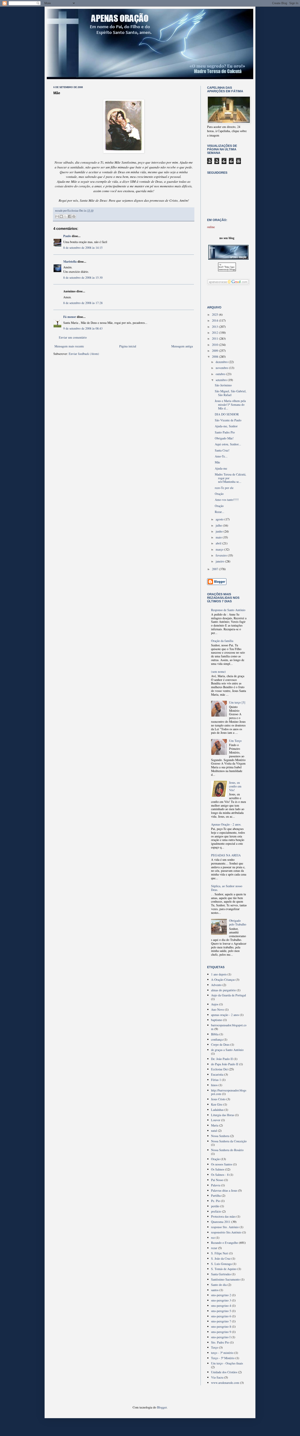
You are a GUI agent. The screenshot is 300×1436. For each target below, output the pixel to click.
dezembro (222, 362)
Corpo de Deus (220, 1044)
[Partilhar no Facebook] (69, 216)
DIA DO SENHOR (227, 414)
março (220, 549)
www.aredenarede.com (225, 1383)
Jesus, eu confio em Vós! (235, 786)
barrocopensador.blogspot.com (228, 1027)
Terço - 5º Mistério (223, 1358)
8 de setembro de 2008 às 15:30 (83, 277)
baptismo (216, 1020)
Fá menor (69, 316)
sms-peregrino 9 (221, 1332)
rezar (214, 1248)
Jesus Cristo (218, 1099)
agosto (220, 519)
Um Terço (235, 741)
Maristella (70, 261)
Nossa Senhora (220, 1136)
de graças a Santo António (227, 1050)
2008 (215, 356)
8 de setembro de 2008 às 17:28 (83, 303)
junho (220, 531)
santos (215, 1290)
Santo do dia (219, 1285)
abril (219, 543)
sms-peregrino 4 (221, 1305)
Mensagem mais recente (69, 346)
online (211, 227)
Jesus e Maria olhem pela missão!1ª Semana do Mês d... (230, 404)
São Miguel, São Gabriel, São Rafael (230, 393)
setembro (222, 380)
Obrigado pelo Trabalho (237, 922)
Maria (214, 1125)
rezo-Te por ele (224, 488)
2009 (215, 350)
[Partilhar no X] (65, 216)
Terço (214, 1347)
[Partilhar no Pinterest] (74, 216)
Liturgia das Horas (222, 1115)
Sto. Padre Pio (220, 1342)
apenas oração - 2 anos (225, 1015)
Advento (216, 985)
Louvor (215, 1120)
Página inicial (127, 346)
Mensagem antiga (182, 346)
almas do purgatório (223, 990)
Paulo (67, 236)
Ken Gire (216, 1104)
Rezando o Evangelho (224, 1243)
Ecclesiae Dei (219, 1069)
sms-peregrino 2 (221, 1295)
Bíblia (215, 1034)
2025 (215, 314)
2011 (215, 338)
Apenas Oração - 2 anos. (226, 824)
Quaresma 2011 (220, 1222)
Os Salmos (217, 1169)
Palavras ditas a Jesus (224, 1190)
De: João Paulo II (222, 1059)
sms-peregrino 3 (221, 1300)
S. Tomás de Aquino (224, 1269)
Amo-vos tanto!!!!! (227, 500)
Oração (219, 494)
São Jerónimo (223, 385)
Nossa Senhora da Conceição (229, 1141)
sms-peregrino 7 (221, 1321)
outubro (221, 374)
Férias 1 (216, 1080)
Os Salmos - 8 (220, 1174)
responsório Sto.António (226, 1232)
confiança (217, 1039)
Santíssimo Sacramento (225, 1279)
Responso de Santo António (228, 610)
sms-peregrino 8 (221, 1326)
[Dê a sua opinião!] (61, 216)
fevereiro (222, 555)
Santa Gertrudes (221, 1274)
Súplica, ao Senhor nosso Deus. (226, 888)
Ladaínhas (217, 1110)
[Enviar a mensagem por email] (57, 216)
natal (214, 1130)
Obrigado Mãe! (224, 438)
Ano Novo (217, 1009)
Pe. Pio (215, 1201)
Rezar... (219, 512)
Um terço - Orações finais (227, 1363)
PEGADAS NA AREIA (226, 855)
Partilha (216, 1195)
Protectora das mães (223, 1216)
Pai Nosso (217, 1180)
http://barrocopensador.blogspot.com (228, 1092)
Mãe (217, 462)
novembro (222, 368)
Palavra (215, 1185)
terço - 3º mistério (222, 1353)
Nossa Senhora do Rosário (227, 1150)
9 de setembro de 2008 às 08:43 (83, 328)
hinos (214, 1085)
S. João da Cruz (221, 1258)
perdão (215, 1206)
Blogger (162, 1407)
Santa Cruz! (222, 450)
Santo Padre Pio (225, 432)
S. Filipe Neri (219, 1253)
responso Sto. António (225, 1227)
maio (219, 537)
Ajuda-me (221, 468)
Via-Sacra (217, 1377)
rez (213, 1237)
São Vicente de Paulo (228, 420)
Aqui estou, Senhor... (228, 444)
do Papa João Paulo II (224, 1064)
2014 (215, 320)
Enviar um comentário (73, 337)
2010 (215, 345)
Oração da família (222, 641)
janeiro (220, 561)
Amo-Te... (221, 456)
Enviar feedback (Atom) (84, 354)
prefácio (216, 1211)
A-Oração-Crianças (223, 979)
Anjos (214, 1004)
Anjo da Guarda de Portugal (228, 995)
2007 (215, 569)
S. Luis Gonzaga (221, 1264)
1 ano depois (219, 974)
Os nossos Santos (221, 1164)
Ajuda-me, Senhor (226, 426)
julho (219, 525)
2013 (215, 326)
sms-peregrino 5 (221, 1311)
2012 (215, 332)
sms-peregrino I (221, 1337)
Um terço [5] (237, 702)
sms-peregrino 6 (221, 1316)
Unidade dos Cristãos (224, 1372)
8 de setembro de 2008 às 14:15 (83, 247)
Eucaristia (217, 1074)
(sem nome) (218, 671)
